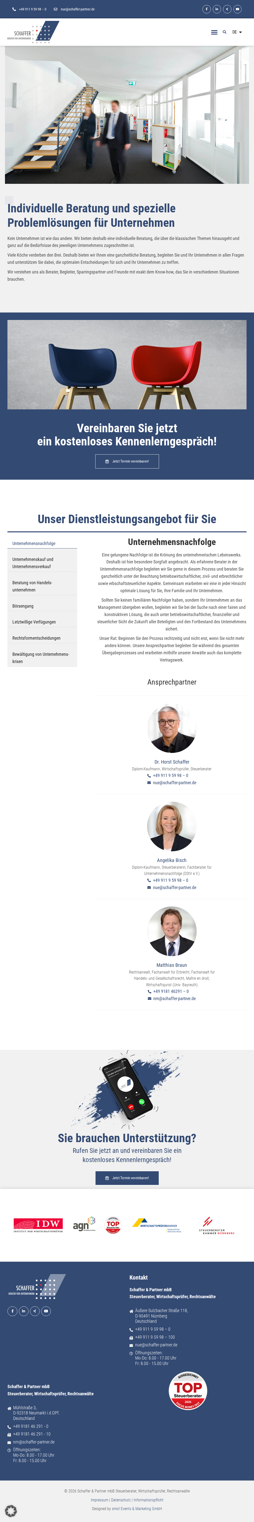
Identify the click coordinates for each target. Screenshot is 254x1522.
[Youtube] (237, 9)
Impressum (99, 1500)
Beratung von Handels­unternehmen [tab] (32, 586)
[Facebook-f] (206, 9)
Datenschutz (121, 1500)
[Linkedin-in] (217, 9)
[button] (214, 32)
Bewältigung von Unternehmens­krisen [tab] (40, 658)
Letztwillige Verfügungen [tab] (34, 621)
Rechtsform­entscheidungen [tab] (36, 638)
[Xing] (227, 9)
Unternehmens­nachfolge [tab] (33, 543)
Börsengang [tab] (22, 606)
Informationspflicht (148, 1500)
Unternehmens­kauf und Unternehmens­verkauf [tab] (32, 563)
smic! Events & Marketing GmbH (137, 1508)
